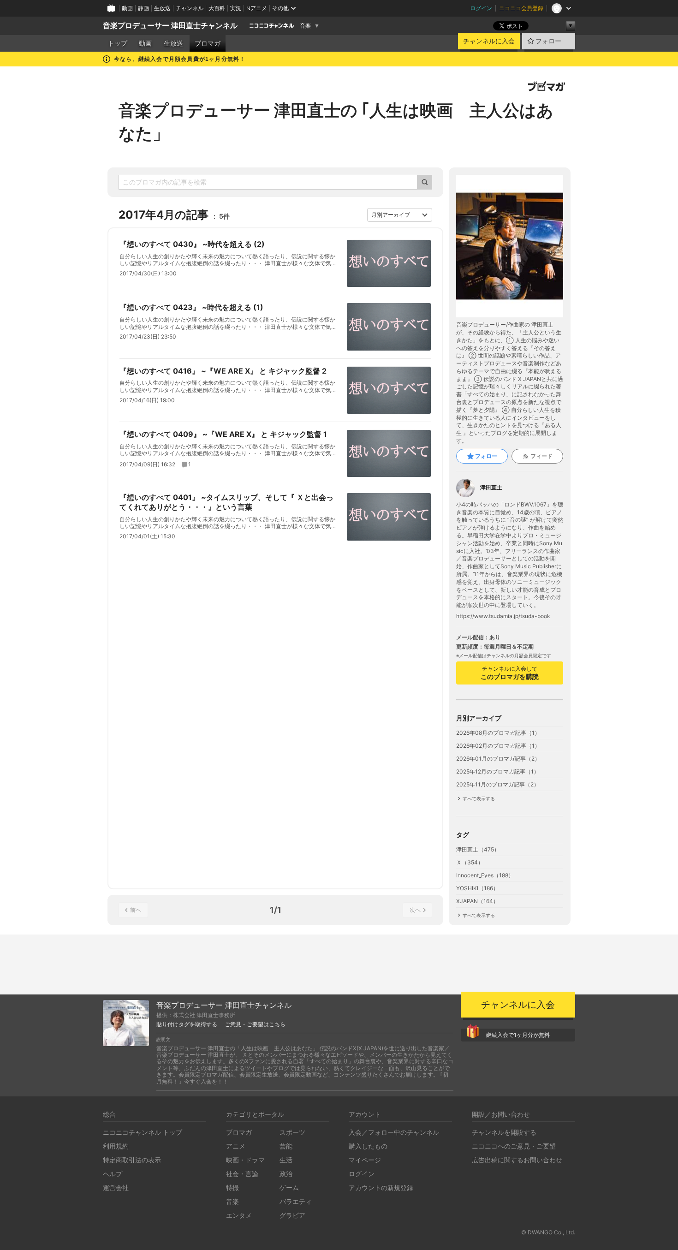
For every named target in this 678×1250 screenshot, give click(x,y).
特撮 (232, 1187)
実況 (235, 8)
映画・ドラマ (245, 1160)
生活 (286, 1160)
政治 (286, 1174)
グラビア (292, 1215)
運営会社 (116, 1187)
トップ (117, 43)
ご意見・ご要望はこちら (255, 1024)
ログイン (481, 8)
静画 (143, 8)
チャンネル (189, 8)
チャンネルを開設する (504, 1132)
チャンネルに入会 (489, 41)
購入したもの (368, 1146)
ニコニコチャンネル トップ (142, 1132)
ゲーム (289, 1187)
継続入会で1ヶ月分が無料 (518, 1034)
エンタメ (239, 1215)
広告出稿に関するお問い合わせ (517, 1160)
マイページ (365, 1160)
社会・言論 (242, 1174)
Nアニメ (256, 8)
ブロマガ (207, 43)
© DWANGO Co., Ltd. (548, 1232)
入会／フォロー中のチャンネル (394, 1132)
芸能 (286, 1146)
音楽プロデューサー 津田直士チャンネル (170, 26)
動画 (127, 8)
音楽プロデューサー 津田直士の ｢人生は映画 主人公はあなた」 (336, 121)
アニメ (235, 1146)
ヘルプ (112, 1174)
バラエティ (296, 1201)
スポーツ (292, 1132)
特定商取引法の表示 (132, 1160)
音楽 (305, 26)
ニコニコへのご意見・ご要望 (514, 1146)
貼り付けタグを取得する (186, 1024)
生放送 (162, 8)
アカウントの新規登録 (381, 1187)
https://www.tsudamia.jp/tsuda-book (503, 616)
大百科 (216, 8)
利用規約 (116, 1146)
